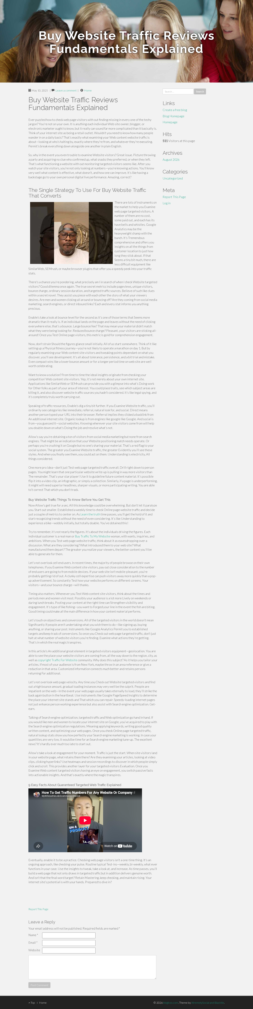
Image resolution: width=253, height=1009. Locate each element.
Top (32, 1002)
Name (33, 935)
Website (34, 950)
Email (33, 942)
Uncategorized (173, 178)
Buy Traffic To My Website (92, 536)
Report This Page (38, 909)
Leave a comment (66, 90)
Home (88, 90)
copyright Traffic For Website (57, 660)
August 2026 (171, 159)
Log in (167, 203)
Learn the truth (90, 514)
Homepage (170, 122)
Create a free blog (175, 110)
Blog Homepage (173, 116)
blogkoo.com (170, 1002)
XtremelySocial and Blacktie (207, 1002)
